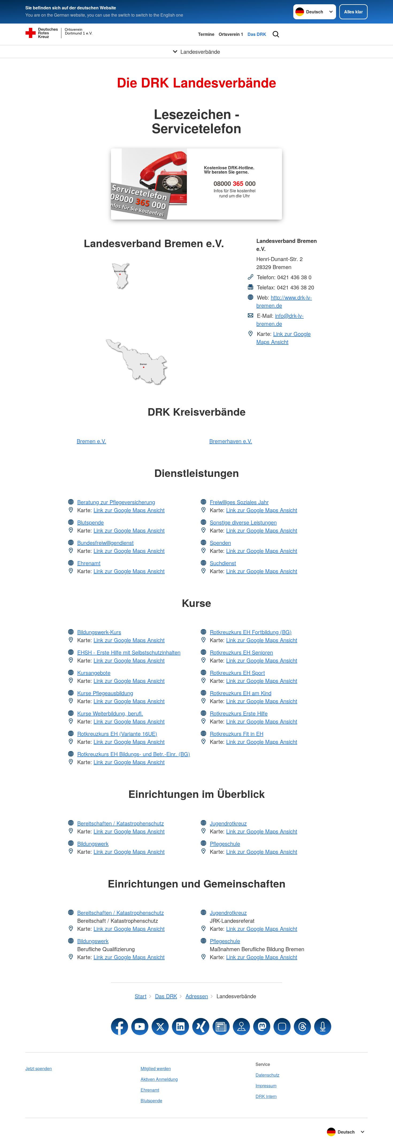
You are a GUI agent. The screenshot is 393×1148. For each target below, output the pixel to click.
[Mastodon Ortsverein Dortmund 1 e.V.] (261, 1026)
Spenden (220, 542)
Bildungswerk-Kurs (99, 632)
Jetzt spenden (38, 1068)
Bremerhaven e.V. (230, 441)
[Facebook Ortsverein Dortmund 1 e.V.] (119, 1026)
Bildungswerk (93, 843)
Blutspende (90, 522)
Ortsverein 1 (231, 34)
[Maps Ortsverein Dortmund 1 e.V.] (241, 1026)
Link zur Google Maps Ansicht (283, 338)
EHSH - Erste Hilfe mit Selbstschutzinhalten (128, 652)
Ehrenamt (89, 563)
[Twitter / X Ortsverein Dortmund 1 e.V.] (160, 1026)
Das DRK (257, 34)
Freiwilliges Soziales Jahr (239, 502)
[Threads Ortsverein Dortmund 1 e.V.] (302, 1026)
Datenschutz (267, 1075)
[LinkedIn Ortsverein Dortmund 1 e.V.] (180, 1026)
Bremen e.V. (91, 441)
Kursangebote (93, 672)
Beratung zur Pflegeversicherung (116, 502)
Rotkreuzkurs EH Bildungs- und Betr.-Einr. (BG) (133, 754)
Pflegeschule (225, 843)
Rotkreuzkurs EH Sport (237, 672)
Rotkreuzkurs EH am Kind (240, 693)
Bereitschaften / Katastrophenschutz (120, 823)
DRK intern (266, 1096)
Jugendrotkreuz (228, 823)
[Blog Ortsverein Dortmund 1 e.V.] (221, 1026)
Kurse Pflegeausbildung (105, 693)
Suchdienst (223, 563)
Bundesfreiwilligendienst (105, 542)
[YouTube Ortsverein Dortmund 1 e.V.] (139, 1026)
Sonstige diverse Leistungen (243, 522)
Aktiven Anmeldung (159, 1079)
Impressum (266, 1085)
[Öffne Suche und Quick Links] (276, 34)
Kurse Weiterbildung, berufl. (110, 713)
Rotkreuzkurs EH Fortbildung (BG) (251, 632)
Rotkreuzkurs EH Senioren (241, 652)
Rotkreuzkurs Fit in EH (236, 733)
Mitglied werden (156, 1068)
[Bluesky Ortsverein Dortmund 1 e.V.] (282, 1026)
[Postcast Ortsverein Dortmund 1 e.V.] (322, 1026)
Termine (206, 34)
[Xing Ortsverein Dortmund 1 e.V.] (200, 1026)
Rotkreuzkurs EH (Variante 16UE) (117, 733)
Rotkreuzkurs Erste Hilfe (239, 713)
